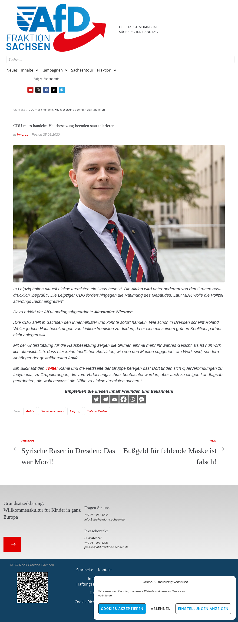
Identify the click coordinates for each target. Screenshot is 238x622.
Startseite (19, 109)
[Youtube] (30, 90)
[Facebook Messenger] (142, 399)
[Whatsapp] (133, 399)
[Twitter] (96, 399)
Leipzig (75, 411)
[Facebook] (46, 90)
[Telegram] (62, 90)
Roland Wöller (97, 411)
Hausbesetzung (52, 411)
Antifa (30, 411)
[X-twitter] (54, 90)
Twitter (52, 368)
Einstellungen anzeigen (203, 609)
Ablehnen (161, 609)
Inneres (22, 134)
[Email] (114, 399)
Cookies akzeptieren (122, 609)
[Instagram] (38, 90)
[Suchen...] (121, 59)
